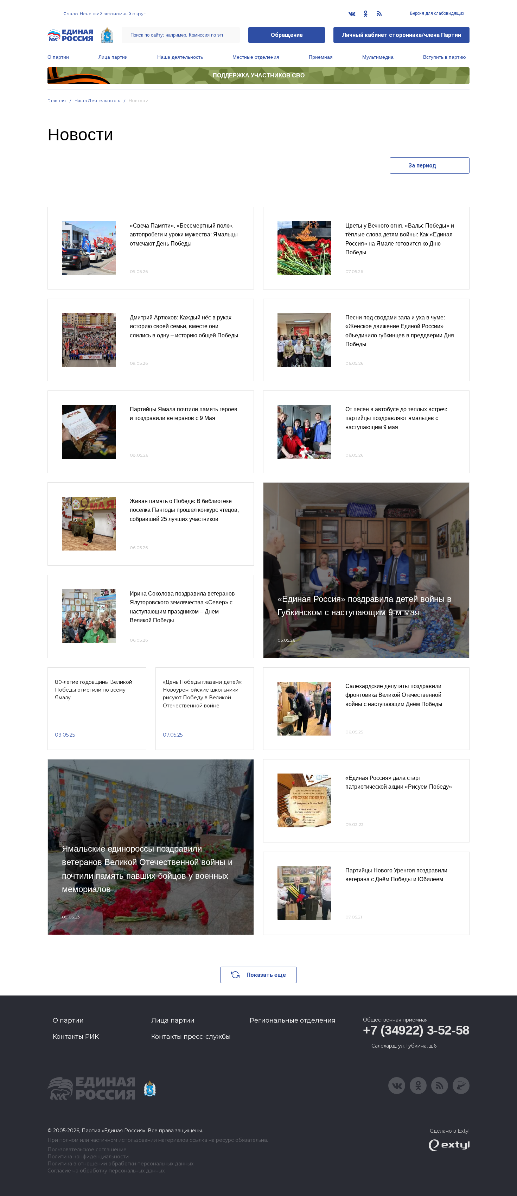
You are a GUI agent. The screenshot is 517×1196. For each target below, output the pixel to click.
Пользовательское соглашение (87, 1150)
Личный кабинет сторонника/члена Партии (401, 35)
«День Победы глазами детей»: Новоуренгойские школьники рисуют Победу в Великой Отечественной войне (202, 694)
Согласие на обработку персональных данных (106, 1171)
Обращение (287, 35)
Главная (56, 100)
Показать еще (266, 975)
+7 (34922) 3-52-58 (416, 1030)
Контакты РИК (76, 1037)
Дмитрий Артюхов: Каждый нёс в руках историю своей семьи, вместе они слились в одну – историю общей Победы (184, 326)
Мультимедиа (378, 57)
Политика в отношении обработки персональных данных (120, 1164)
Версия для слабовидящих (436, 13)
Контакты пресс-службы (191, 1037)
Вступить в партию (444, 57)
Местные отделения (255, 57)
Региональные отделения (293, 1020)
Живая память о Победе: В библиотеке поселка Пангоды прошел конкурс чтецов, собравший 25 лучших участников (184, 510)
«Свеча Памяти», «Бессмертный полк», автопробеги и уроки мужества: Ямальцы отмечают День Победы (184, 235)
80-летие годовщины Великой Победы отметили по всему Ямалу (93, 690)
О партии (58, 57)
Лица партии (113, 57)
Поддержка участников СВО (259, 75)
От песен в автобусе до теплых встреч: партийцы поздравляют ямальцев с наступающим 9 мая (396, 418)
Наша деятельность (180, 57)
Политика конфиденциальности (88, 1157)
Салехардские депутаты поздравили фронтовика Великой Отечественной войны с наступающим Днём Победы (393, 695)
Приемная (321, 57)
